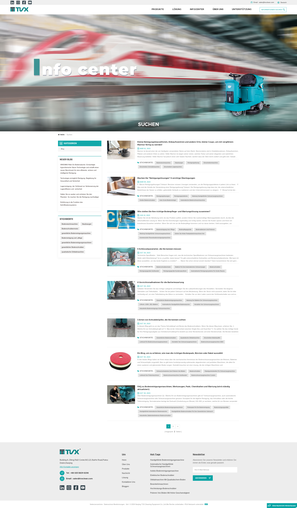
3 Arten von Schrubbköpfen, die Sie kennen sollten (161, 320)
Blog (62, 149)
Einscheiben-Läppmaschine (173, 167)
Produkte (158, 9)
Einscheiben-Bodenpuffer (212, 338)
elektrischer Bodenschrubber (162, 475)
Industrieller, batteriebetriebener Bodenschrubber (155, 415)
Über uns (218, 9)
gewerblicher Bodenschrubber (166, 338)
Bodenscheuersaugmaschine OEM (212, 342)
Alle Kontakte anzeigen (69, 467)
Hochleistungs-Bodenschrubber (163, 488)
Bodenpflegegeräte (185, 229)
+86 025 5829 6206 (79, 473)
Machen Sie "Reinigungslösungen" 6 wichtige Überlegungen (166, 178)
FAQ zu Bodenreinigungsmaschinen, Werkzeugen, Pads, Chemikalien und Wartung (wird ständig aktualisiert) (183, 387)
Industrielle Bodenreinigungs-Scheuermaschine (155, 308)
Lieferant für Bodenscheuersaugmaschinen (153, 342)
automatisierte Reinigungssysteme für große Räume (208, 271)
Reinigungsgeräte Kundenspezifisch (174, 271)
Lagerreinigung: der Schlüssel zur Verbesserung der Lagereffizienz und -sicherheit (79, 187)
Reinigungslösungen (163, 196)
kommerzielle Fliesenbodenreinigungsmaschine (155, 237)
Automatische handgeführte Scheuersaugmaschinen (161, 465)
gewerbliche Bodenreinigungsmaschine (169, 300)
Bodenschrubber (215, 267)
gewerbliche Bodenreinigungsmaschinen (170, 407)
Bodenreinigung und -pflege (166, 229)
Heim (62, 135)
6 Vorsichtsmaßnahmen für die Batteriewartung (160, 282)
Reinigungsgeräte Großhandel (149, 271)
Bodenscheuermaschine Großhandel (175, 375)
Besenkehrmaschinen (159, 484)
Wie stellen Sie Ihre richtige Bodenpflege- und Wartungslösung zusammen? (173, 211)
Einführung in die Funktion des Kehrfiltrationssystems (71, 203)
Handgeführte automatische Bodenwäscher (153, 411)
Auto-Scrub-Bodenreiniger (168, 200)
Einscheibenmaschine (211, 163)
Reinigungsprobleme (181, 196)
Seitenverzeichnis (96, 504)
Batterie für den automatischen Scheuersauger (190, 267)
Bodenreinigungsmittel (221, 407)
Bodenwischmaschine (163, 163)
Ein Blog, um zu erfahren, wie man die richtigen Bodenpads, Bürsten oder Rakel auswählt (180, 353)
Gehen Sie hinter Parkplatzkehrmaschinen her (189, 233)
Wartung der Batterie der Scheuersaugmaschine (201, 300)
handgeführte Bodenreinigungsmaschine (167, 460)
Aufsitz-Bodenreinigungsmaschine (164, 471)
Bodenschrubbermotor (164, 267)
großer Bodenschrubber (147, 200)
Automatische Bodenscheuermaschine (193, 200)
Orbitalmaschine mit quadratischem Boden (168, 480)
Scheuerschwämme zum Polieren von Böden (171, 371)
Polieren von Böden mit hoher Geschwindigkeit (169, 493)
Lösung (176, 9)
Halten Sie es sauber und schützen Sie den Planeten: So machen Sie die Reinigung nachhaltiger (79, 195)
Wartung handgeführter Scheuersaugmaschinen (207, 196)
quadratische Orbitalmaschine (190, 338)
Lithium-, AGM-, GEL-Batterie (149, 304)
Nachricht (126, 473)
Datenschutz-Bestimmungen (114, 504)
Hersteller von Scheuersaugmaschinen (206, 304)
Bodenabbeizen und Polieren (205, 229)
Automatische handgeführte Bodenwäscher (176, 304)
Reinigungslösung (193, 163)
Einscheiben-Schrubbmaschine (150, 167)
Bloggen (125, 486)
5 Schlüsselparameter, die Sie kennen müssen (159, 249)
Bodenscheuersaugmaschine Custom (203, 375)
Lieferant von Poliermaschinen (149, 375)
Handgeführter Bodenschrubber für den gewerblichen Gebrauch (192, 411)
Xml (127, 504)
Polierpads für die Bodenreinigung (198, 407)
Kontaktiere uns (128, 482)
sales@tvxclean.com (266, 2)
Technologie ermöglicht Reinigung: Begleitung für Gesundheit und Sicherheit (78, 179)
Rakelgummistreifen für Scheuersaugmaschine (220, 371)
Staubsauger (179, 163)
